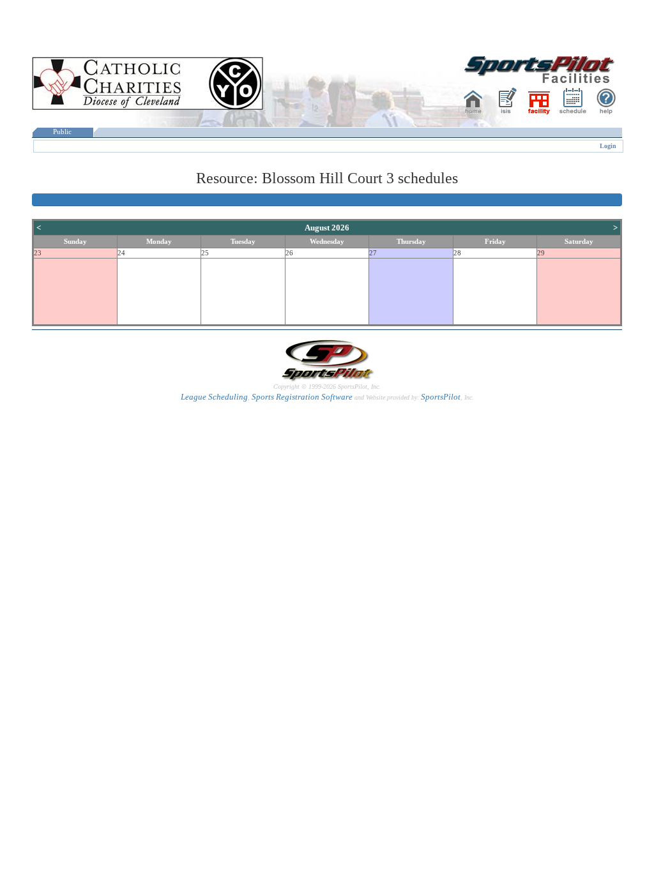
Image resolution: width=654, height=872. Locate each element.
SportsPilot (440, 397)
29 (541, 253)
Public (62, 131)
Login (608, 145)
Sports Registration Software (302, 397)
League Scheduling (214, 397)
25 (205, 253)
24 (121, 253)
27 (373, 253)
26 (289, 253)
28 (457, 253)
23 (38, 253)
